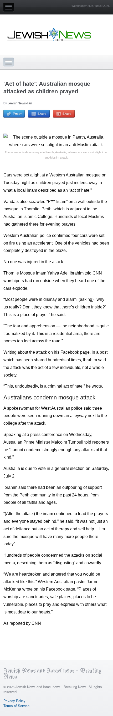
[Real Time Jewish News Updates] (49, 34)
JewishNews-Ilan (20, 103)
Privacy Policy (14, 700)
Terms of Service (16, 705)
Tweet (17, 113)
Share (42, 113)
